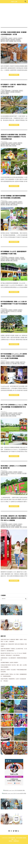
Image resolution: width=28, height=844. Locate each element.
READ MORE (14, 74)
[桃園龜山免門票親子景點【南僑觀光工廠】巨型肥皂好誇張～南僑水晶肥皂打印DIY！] (7, 734)
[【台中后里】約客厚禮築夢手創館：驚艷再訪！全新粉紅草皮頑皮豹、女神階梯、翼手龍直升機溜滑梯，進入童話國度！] (20, 720)
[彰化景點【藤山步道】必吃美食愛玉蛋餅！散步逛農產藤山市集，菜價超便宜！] (7, 692)
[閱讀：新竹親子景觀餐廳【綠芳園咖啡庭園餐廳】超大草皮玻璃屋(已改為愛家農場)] (14, 230)
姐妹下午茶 (8, 203)
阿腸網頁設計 (16, 841)
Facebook (9, 831)
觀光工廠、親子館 (4, 41)
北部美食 (15, 201)
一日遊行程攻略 (4, 38)
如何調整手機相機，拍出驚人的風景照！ (10, 662)
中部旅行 (21, 90)
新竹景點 (8, 39)
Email (16, 831)
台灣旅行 (20, 38)
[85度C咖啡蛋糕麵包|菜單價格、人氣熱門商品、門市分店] (7, 748)
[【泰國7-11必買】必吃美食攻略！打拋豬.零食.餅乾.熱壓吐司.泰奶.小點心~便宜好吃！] (7, 720)
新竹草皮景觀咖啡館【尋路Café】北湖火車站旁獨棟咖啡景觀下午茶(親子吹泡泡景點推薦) (14, 304)
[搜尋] (25, 598)
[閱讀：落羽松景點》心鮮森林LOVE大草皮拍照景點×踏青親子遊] (14, 494)
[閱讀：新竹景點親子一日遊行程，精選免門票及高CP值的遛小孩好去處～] (14, 113)
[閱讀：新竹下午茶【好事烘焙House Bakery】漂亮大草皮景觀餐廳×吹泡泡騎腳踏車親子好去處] (14, 444)
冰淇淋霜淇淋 (11, 257)
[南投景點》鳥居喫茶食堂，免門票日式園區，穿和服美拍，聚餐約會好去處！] (7, 706)
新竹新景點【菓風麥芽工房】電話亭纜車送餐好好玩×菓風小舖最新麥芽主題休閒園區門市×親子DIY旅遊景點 (13, 518)
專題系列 (8, 92)
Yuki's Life (14, 1)
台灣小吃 (15, 38)
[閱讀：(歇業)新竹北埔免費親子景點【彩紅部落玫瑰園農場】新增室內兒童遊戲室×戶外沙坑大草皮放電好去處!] (14, 174)
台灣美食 (3, 203)
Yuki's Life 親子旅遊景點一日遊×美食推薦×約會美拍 (15, 837)
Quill (15, 839)
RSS (18, 831)
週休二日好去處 (17, 41)
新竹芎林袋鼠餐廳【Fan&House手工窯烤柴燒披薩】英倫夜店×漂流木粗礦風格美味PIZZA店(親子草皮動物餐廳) (14, 356)
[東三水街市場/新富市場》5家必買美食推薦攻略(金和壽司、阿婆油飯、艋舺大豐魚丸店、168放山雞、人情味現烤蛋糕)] (20, 706)
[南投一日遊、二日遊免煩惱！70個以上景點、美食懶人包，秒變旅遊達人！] (20, 692)
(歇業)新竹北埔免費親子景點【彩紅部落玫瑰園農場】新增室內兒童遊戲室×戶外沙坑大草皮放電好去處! (13, 137)
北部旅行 (10, 38)
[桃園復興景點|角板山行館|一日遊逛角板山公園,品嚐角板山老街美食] (20, 734)
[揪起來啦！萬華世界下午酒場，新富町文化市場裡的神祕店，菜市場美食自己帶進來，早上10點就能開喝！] (20, 748)
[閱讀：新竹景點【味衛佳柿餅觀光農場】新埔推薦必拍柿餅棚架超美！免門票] (14, 63)
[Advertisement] (14, 15)
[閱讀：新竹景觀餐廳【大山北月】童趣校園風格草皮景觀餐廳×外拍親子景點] (14, 280)
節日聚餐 (18, 39)
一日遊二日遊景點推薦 (5, 90)
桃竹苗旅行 (13, 39)
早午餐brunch (19, 203)
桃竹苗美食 (3, 527)
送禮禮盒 (11, 41)
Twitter (13, 831)
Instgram (11, 831)
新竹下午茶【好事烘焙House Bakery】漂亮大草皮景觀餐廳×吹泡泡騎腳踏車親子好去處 (14, 407)
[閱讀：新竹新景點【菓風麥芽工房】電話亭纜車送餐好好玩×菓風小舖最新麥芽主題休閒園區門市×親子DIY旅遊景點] (14, 569)
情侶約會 (3, 39)
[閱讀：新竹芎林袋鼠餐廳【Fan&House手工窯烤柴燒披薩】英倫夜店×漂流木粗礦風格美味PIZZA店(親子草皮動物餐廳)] (14, 383)
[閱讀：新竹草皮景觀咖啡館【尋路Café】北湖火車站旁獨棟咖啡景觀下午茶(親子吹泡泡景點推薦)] (14, 332)
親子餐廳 (18, 144)
